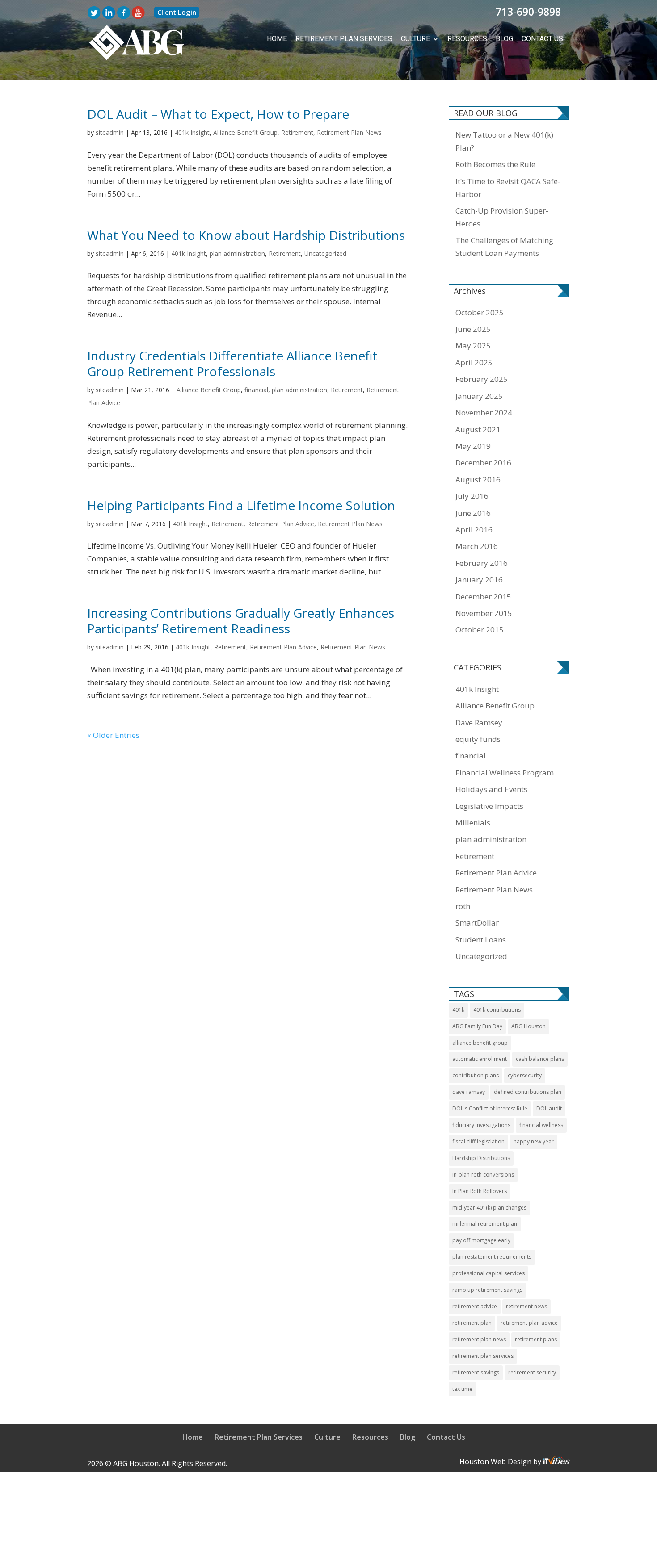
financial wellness (541, 1124)
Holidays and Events (491, 788)
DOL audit (549, 1107)
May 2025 (473, 344)
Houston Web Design (496, 1461)
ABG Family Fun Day (477, 1025)
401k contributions (497, 1009)
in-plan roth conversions (483, 1173)
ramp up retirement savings (487, 1289)
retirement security (532, 1371)
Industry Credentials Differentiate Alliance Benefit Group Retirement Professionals (232, 362)
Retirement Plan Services (362, 38)
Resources (475, 38)
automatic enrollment (479, 1058)
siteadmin (110, 131)
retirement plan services (483, 1355)
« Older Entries (113, 734)
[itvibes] (556, 1461)
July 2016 (472, 495)
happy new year (534, 1140)
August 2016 (478, 478)
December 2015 (483, 596)
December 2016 (483, 462)
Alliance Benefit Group (245, 131)
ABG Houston (528, 1025)
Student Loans (480, 939)
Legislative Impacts (489, 805)
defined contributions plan (527, 1091)
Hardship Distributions (481, 1157)
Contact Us (544, 38)
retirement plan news (479, 1338)
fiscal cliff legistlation (478, 1140)
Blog (509, 38)
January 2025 (479, 395)
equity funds (478, 738)
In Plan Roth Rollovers (479, 1190)
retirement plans (536, 1338)
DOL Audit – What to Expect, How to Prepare (218, 113)
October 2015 (479, 629)
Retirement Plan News (349, 131)
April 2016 (474, 529)
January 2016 (479, 579)
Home (303, 38)
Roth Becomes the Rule (495, 163)
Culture (426, 38)
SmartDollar (477, 922)
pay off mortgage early (481, 1239)
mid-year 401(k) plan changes (489, 1206)
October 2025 (479, 311)
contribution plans (475, 1074)
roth (462, 905)
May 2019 (473, 445)
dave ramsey (468, 1091)
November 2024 (483, 411)
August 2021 (478, 428)
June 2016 (473, 512)
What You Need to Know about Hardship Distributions (246, 234)
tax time (462, 1388)
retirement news (526, 1305)
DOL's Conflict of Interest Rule (489, 1107)
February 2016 (481, 562)
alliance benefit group (480, 1042)
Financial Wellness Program (504, 771)
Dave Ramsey (478, 721)
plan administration (237, 252)
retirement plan (472, 1322)
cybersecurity (525, 1074)
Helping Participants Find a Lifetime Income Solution (241, 504)
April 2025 (474, 361)
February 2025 (481, 378)
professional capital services (488, 1272)
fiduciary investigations (481, 1124)
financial (256, 389)
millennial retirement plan (484, 1223)
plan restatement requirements (491, 1256)
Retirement (297, 131)
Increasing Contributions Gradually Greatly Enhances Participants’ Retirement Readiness (240, 619)
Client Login (176, 12)
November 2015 (483, 612)
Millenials (472, 822)
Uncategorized (325, 252)
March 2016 (476, 545)
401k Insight (192, 131)
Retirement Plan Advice (280, 523)
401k (458, 1009)
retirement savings (475, 1371)
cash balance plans (540, 1058)
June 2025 (473, 328)
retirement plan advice (529, 1322)
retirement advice (474, 1305)
